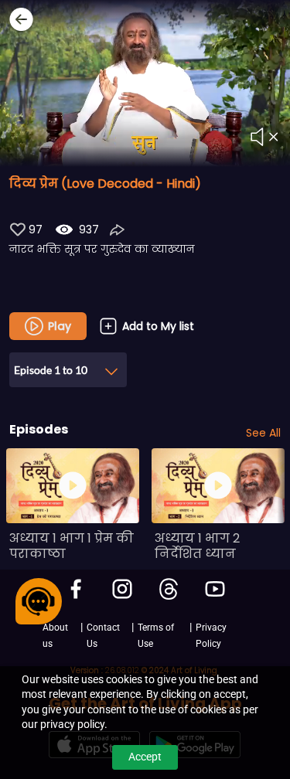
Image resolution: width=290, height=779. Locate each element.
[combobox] (68, 364)
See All (263, 433)
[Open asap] (38, 601)
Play (59, 326)
